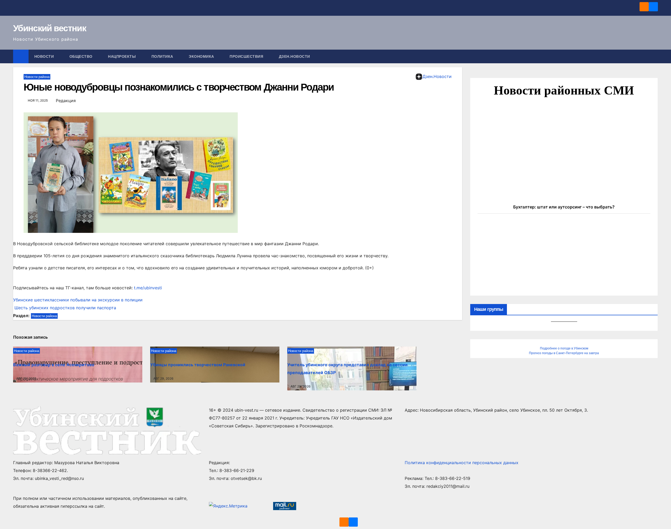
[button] (654, 56)
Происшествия (247, 56)
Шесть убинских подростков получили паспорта (64, 307)
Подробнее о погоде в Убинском (564, 348)
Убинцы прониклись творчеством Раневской (197, 364)
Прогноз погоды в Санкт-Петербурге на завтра (564, 353)
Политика (163, 56)
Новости (44, 56)
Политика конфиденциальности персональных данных (461, 462)
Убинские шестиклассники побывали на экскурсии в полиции (78, 299)
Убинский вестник (49, 28)
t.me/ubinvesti (148, 287)
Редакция (66, 100)
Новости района (37, 77)
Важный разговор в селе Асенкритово (53, 364)
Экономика (202, 56)
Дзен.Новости (294, 56)
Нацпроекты (122, 56)
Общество (81, 56)
